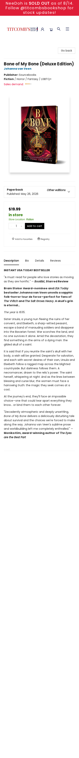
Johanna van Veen (17, 69)
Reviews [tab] (55, 261)
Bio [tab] (27, 261)
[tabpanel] (39, 359)
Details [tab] (39, 261)
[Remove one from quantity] (11, 226)
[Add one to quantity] (21, 226)
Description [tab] (11, 261)
